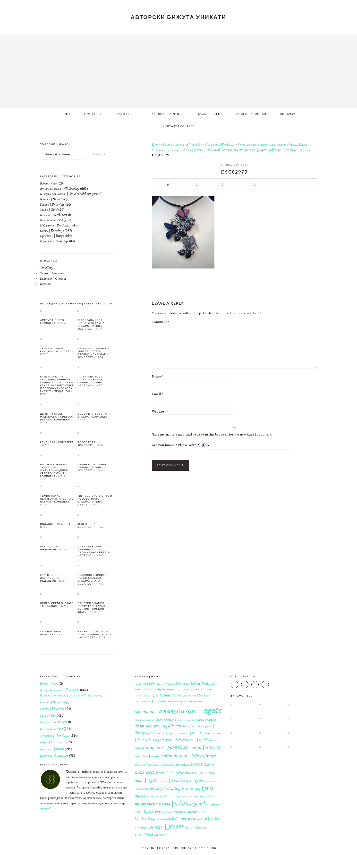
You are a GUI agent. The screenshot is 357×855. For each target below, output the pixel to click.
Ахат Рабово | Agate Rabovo (156, 689)
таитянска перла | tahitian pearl (170, 804)
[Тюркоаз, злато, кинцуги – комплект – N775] (58, 339)
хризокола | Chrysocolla (174, 818)
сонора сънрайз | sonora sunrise (193, 796)
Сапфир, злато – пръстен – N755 (52, 633)
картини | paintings (167, 747)
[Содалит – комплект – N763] (58, 514)
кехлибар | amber (148, 756)
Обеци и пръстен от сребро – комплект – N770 (93, 416)
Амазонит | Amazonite (150, 683)
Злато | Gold (49, 209)
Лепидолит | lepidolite (196, 695)
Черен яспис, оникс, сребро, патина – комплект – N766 (93, 467)
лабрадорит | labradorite (189, 756)
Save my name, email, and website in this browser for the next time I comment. (212, 434)
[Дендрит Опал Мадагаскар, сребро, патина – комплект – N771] (58, 404)
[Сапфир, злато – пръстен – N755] (58, 622)
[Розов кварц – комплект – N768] (95, 432)
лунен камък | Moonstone (174, 764)
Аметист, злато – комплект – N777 (53, 321)
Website (158, 411)
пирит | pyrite (193, 781)
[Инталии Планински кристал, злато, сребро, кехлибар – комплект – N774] (95, 339)
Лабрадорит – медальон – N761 (53, 548)
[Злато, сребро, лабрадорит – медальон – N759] (58, 565)
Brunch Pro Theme (189, 848)
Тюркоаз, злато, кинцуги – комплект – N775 (56, 351)
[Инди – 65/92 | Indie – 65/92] (271, 732)
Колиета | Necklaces (53, 215)
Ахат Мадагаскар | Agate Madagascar (193, 683)
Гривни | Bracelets (52, 204)
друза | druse (173, 739)
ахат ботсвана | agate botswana (155, 719)
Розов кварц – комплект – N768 (90, 443)
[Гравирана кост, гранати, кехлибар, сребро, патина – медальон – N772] (95, 367)
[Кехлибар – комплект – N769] (58, 432)
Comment (160, 322)
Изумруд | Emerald (192, 689)
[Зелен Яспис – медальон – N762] (95, 514)
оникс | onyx (205, 773)
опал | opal (146, 780)
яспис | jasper (166, 826)
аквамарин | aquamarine (187, 701)
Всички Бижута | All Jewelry (182, 144)
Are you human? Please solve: (175, 445)
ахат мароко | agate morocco (163, 726)
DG (214, 848)
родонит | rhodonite (162, 788)
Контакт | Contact (53, 278)
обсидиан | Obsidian (176, 772)
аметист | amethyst (157, 711)
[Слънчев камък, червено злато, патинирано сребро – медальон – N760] (95, 537)
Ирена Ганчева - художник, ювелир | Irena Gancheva (178, 70)
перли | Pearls (170, 780)
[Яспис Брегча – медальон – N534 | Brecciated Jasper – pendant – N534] (299, 732)
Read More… (48, 808)
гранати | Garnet (190, 733)
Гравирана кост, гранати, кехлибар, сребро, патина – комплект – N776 (92, 324)
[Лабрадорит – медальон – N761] (58, 537)
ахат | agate (201, 710)
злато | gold (196, 740)
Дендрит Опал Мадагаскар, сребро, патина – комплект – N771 (56, 418)
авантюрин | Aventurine (153, 701)
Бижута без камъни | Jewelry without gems (69, 194)
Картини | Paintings (54, 241)
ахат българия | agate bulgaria (196, 719)
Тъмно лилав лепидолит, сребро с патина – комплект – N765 (57, 500)
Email (157, 394)
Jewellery (46, 268)
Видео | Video (49, 183)
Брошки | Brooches (52, 199)
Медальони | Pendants (220, 144)
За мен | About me (52, 273)
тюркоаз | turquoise (174, 811)
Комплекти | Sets (51, 220)
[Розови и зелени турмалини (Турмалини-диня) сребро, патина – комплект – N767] (58, 455)
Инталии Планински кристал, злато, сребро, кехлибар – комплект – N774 (93, 353)
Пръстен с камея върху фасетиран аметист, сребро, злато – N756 (91, 607)
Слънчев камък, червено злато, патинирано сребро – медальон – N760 (94, 551)
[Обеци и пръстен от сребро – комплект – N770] (95, 404)
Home (156, 144)
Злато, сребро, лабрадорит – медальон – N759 (53, 577)
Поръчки (45, 283)
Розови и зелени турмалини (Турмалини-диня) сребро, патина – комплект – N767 (54, 470)
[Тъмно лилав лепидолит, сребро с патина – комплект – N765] (58, 486)
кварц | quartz (205, 747)
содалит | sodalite (160, 796)
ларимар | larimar (146, 764)
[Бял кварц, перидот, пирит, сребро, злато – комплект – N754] (95, 622)
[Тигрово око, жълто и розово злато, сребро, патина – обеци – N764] (95, 486)
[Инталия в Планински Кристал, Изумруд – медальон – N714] (271, 718)
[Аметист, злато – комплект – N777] (58, 310)
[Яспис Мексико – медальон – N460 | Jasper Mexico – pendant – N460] (271, 747)
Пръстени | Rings (52, 236)
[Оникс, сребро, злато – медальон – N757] (58, 593)
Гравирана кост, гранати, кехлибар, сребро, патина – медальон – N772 (92, 381)
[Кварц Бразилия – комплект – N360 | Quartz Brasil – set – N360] (271, 704)
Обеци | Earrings (52, 231)
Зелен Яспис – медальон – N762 (90, 525)
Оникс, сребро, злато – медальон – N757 (57, 604)
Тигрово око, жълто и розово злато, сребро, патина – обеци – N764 (94, 500)
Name (157, 376)
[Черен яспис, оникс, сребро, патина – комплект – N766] (95, 455)
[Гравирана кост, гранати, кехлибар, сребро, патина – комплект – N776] (95, 310)
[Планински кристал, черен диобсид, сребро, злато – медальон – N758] (95, 565)
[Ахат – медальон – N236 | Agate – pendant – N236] (299, 704)
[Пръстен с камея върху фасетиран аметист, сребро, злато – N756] (95, 593)
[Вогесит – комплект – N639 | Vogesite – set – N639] (243, 718)
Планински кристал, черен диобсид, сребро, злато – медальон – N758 (93, 579)
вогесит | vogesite (166, 733)
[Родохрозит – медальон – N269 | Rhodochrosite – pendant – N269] (243, 732)
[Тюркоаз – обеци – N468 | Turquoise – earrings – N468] (243, 704)
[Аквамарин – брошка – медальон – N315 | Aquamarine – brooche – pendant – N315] (299, 747)
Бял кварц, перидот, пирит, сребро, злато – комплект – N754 (94, 634)
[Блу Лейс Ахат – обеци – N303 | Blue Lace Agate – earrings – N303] (299, 718)
